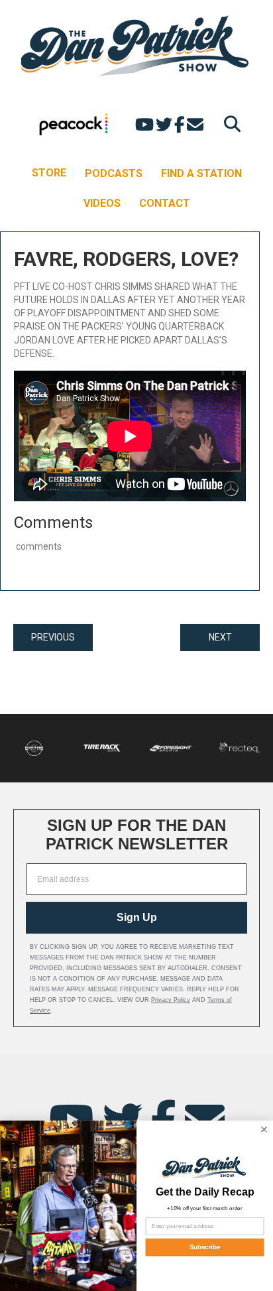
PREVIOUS (53, 637)
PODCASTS (113, 173)
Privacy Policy (170, 1000)
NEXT (220, 637)
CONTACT (164, 203)
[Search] (229, 123)
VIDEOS (102, 203)
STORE (49, 172)
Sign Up (137, 917)
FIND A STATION (201, 173)
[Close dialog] (264, 1129)
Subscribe (205, 1247)
